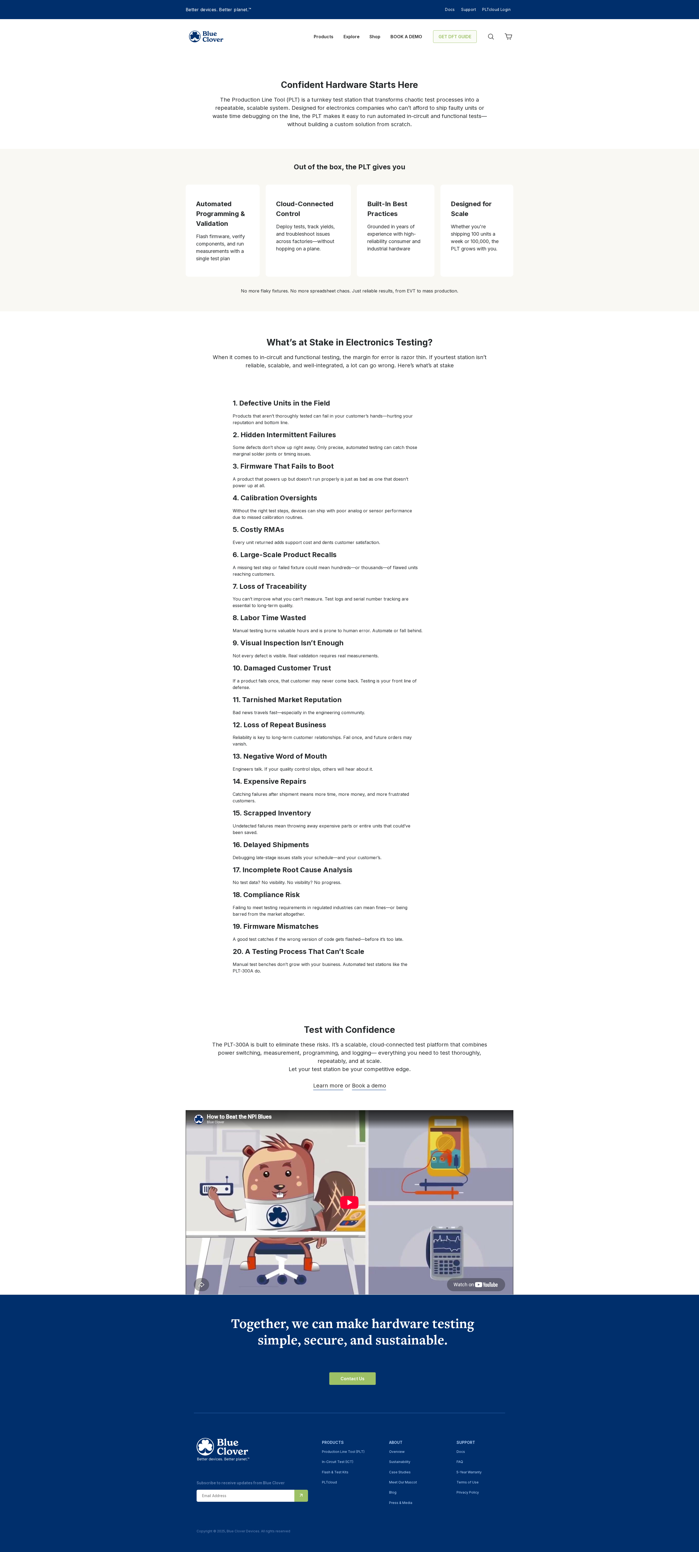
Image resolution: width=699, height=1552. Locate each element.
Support (468, 9)
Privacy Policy (468, 1492)
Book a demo (369, 1085)
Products (323, 36)
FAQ (460, 1462)
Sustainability (399, 1462)
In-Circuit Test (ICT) (337, 1462)
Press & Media (400, 1503)
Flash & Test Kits (335, 1472)
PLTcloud (329, 1482)
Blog (392, 1492)
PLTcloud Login (496, 9)
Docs (450, 9)
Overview (397, 1452)
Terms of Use (468, 1482)
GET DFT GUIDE (455, 36)
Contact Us (352, 1378)
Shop (374, 36)
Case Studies (400, 1472)
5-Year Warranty (469, 1472)
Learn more (328, 1085)
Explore (351, 36)
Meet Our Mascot (403, 1482)
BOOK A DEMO (406, 36)
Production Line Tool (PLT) (343, 1452)
